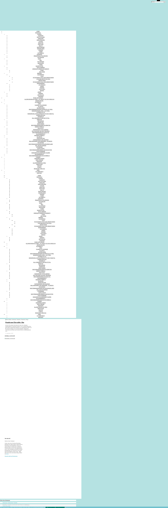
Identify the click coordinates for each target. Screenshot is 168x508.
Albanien (40, 35)
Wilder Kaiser (41, 108)
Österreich (41, 53)
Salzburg (39, 137)
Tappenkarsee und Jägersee (40, 140)
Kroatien (40, 43)
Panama (42, 87)
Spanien (40, 50)
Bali (41, 60)
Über (38, 170)
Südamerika (40, 74)
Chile (42, 76)
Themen (38, 157)
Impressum (5, 502)
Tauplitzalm (40, 148)
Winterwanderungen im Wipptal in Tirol (41, 109)
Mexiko (42, 90)
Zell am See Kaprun (40, 145)
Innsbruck (41, 116)
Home (38, 31)
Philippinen (40, 61)
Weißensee (41, 121)
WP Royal (27, 504)
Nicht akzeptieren (51, 507)
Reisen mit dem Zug (39, 168)
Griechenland (41, 40)
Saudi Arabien (41, 67)
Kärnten (39, 119)
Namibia (40, 93)
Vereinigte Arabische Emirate (40, 69)
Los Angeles (42, 85)
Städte (39, 167)
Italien (41, 41)
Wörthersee (40, 124)
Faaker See (41, 122)
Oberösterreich (39, 127)
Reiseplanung (39, 100)
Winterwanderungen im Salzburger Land (41, 144)
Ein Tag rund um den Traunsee (41, 131)
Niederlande (40, 48)
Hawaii (42, 86)
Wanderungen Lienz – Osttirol (41, 111)
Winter (39, 166)
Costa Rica (42, 89)
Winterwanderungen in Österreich (39, 155)
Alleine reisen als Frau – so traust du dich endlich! (39, 99)
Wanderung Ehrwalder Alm (14, 322)
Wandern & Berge (39, 158)
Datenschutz (10, 502)
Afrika (39, 92)
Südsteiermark (40, 151)
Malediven (41, 63)
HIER (7, 453)
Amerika (39, 73)
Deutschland (41, 37)
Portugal (41, 44)
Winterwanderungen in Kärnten (40, 125)
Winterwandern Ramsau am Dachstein (41, 150)
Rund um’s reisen (38, 98)
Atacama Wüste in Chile (43, 79)
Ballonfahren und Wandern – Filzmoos (40, 141)
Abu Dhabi (42, 72)
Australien (40, 57)
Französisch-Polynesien (41, 56)
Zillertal (40, 106)
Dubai (42, 70)
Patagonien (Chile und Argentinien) (43, 77)
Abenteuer (39, 164)
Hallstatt (41, 128)
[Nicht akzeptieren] (65, 507)
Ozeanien (39, 54)
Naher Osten (39, 66)
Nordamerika (40, 83)
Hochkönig (41, 142)
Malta (41, 46)
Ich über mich (39, 171)
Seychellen (40, 95)
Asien (39, 59)
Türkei (41, 51)
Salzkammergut (40, 134)
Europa (39, 34)
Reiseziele (38, 33)
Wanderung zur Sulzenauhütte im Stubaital (41, 113)
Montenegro (40, 47)
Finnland (40, 38)
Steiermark (39, 147)
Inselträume (39, 160)
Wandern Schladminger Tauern (41, 153)
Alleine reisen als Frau (39, 163)
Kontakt (39, 173)
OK (46, 507)
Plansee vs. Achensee (41, 105)
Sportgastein (41, 138)
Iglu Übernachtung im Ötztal (40, 118)
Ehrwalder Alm (40, 115)
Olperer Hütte (40, 112)
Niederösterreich (39, 135)
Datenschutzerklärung (60, 507)
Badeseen (39, 161)
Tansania (40, 96)
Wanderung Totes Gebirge (40, 129)
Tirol (39, 103)
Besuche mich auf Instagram (11, 456)
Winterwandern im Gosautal (40, 132)
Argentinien (42, 80)
